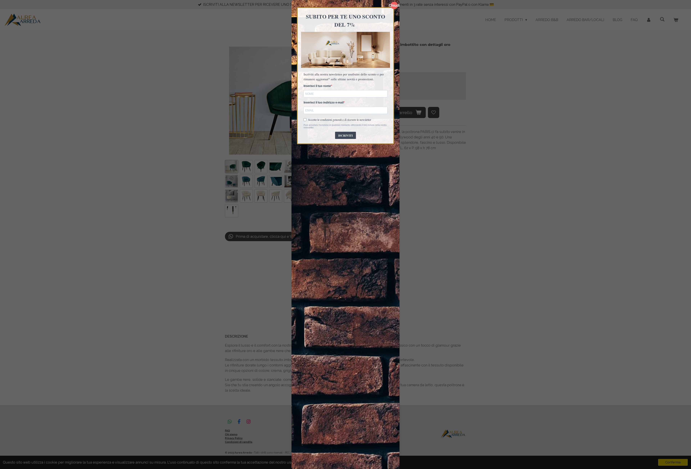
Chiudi (394, 5)
